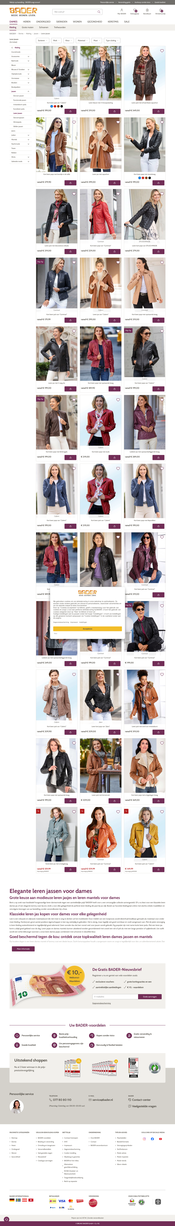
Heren (13, 1145)
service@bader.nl (102, 1099)
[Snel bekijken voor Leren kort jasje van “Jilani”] (114, 732)
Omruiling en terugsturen (46, 1145)
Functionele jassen (19, 100)
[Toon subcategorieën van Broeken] (28, 83)
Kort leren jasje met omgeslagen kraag (144, 795)
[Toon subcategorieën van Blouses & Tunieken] (28, 69)
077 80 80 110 (62, 1099)
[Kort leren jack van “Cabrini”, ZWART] (61, 106)
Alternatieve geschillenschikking (70, 1165)
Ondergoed (15, 1149)
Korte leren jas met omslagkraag (57, 864)
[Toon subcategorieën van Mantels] (28, 139)
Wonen (14, 1153)
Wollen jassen (18, 126)
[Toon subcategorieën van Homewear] (28, 78)
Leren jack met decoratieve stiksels (57, 246)
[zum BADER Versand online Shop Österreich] (24, 1200)
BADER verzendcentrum (99, 1145)
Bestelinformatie (123, 1142)
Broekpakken (15, 87)
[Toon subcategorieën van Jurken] (28, 135)
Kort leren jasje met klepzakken (144, 520)
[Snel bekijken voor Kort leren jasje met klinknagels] (70, 457)
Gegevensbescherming (101, 1003)
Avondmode (15, 52)
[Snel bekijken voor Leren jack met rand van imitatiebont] (158, 732)
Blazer (13, 65)
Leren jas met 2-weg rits (56, 383)
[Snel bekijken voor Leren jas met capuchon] (114, 182)
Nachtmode (15, 144)
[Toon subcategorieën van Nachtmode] (28, 144)
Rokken (14, 153)
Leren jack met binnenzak (101, 795)
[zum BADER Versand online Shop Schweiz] (30, 1200)
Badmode (14, 61)
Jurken (13, 135)
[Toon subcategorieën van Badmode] (28, 61)
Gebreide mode (16, 161)
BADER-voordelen (44, 1138)
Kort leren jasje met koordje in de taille (56, 174)
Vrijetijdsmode (16, 74)
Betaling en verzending (46, 1142)
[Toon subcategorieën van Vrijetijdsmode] (28, 74)
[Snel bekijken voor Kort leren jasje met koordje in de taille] (70, 182)
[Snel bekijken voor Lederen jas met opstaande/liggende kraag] (158, 457)
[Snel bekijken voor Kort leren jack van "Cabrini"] (114, 526)
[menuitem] (13, 21)
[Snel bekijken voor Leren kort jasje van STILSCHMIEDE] (158, 251)
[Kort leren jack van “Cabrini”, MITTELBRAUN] (58, 106)
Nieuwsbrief (42, 1157)
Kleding (17, 47)
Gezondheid (15, 1157)
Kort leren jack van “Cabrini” (56, 103)
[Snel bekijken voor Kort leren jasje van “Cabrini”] (158, 388)
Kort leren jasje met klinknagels (56, 452)
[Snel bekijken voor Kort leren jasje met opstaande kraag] (158, 320)
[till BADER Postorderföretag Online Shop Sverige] (18, 1200)
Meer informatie (23, 949)
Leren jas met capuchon (100, 174)
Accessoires (15, 56)
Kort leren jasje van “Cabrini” (145, 383)
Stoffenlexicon (122, 1149)
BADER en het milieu (71, 1161)
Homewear (15, 78)
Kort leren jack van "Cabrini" (100, 520)
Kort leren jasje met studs (101, 452)
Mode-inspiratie (122, 1157)
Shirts (13, 157)
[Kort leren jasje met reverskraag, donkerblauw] (139, 177)
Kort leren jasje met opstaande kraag (144, 314)
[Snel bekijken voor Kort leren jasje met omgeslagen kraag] (158, 800)
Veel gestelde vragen (45, 1153)
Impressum (68, 1145)
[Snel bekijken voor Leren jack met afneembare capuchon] (158, 111)
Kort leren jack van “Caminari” (56, 314)
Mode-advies (121, 1153)
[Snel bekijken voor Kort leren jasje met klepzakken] (158, 526)
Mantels (14, 139)
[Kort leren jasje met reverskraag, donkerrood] (143, 177)
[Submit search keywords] (99, 12)
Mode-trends (121, 1161)
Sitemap (14, 1138)
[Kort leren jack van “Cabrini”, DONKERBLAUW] (51, 106)
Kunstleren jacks (19, 109)
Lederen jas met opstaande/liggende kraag (145, 452)
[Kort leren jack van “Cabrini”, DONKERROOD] (55, 106)
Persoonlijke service (107, 2)
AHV (66, 1142)
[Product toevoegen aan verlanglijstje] (74, 51)
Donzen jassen (18, 96)
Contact (93, 1142)
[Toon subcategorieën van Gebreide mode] (28, 161)
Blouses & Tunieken (18, 69)
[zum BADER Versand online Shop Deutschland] (12, 1200)
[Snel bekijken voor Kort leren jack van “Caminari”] (70, 320)
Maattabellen (121, 1138)
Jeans (13, 131)
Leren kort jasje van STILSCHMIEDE (144, 246)
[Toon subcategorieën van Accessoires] (28, 56)
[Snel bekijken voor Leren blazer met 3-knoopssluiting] (114, 111)
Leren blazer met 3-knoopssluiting (101, 103)
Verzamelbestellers (44, 1149)
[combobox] (77, 12)
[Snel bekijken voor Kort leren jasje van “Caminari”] (114, 251)
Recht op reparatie (70, 1181)
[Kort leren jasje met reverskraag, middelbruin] (146, 177)
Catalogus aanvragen (45, 1161)
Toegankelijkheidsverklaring (73, 1178)
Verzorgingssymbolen (124, 1145)
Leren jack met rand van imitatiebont (145, 726)
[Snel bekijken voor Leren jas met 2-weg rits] (70, 388)
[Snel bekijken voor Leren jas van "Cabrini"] (114, 320)
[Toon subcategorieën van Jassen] (28, 91)
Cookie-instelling (70, 1153)
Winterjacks (17, 122)
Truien (13, 148)
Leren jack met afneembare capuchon (145, 103)
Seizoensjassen (18, 118)
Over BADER (95, 1138)
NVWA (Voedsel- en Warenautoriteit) (71, 1172)
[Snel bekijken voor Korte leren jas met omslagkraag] (70, 869)
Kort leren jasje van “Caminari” (100, 246)
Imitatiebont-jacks (19, 104)
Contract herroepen (71, 1138)
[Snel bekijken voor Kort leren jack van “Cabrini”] (70, 111)
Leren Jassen (17, 113)
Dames (13, 1142)
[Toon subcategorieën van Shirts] (28, 157)
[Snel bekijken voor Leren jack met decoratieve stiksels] (70, 251)
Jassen (13, 91)
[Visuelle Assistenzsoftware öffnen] (157, 1202)
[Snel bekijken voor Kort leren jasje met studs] (114, 457)
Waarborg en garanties (72, 1157)
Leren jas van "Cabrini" (101, 314)
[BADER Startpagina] (23, 12)
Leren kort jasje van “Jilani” (101, 726)
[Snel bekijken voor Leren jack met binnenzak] (114, 800)
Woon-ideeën (122, 1164)
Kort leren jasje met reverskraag (144, 174)
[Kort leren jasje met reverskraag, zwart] (149, 177)
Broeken (14, 83)
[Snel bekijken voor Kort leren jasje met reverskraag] (158, 182)
